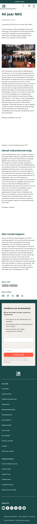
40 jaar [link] (5, 285)
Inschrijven (17, 355)
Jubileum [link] (13, 285)
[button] (29, 6)
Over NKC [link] (5, 384)
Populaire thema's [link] (8, 459)
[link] (4, 6)
